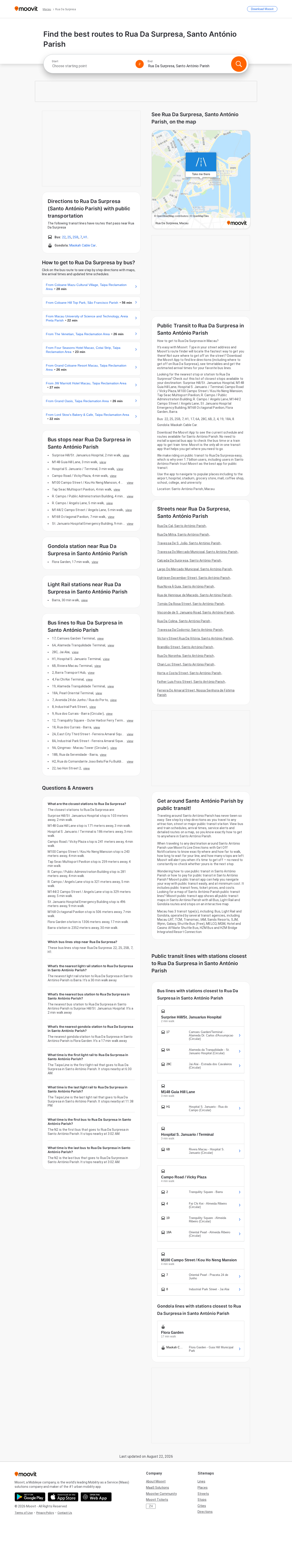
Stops (202, 1499)
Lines (201, 1481)
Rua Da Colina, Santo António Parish (183, 621)
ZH (151, 1506)
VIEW (126, 455)
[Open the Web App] (96, 1496)
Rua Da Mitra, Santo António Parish (183, 534)
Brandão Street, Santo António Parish (185, 647)
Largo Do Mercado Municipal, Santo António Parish (194, 569)
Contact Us (64, 1512)
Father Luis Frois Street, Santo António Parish (191, 682)
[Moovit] (26, 9)
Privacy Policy (45, 1512)
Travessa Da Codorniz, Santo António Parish (190, 630)
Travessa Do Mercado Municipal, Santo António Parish (197, 552)
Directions (205, 1512)
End (150, 61)
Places (203, 1487)
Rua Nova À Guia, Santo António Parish (185, 586)
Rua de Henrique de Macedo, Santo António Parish (194, 595)
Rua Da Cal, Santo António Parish (181, 526)
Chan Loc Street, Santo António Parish (185, 664)
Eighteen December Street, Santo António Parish (193, 578)
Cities (202, 1506)
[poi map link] (201, 180)
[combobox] (92, 66)
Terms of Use (24, 1512)
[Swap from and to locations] (140, 64)
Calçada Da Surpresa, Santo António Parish (189, 560)
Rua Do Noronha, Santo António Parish (185, 656)
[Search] (239, 64)
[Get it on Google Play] (30, 1496)
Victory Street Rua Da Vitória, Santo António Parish (195, 638)
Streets (203, 1494)
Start (55, 61)
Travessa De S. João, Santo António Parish (188, 543)
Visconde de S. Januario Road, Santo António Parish (195, 612)
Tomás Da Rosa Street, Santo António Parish (190, 604)
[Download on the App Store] (63, 1496)
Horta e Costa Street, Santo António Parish (189, 673)
